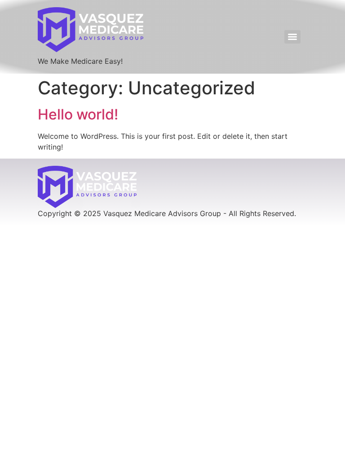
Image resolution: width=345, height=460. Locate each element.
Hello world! (78, 114)
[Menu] (292, 37)
